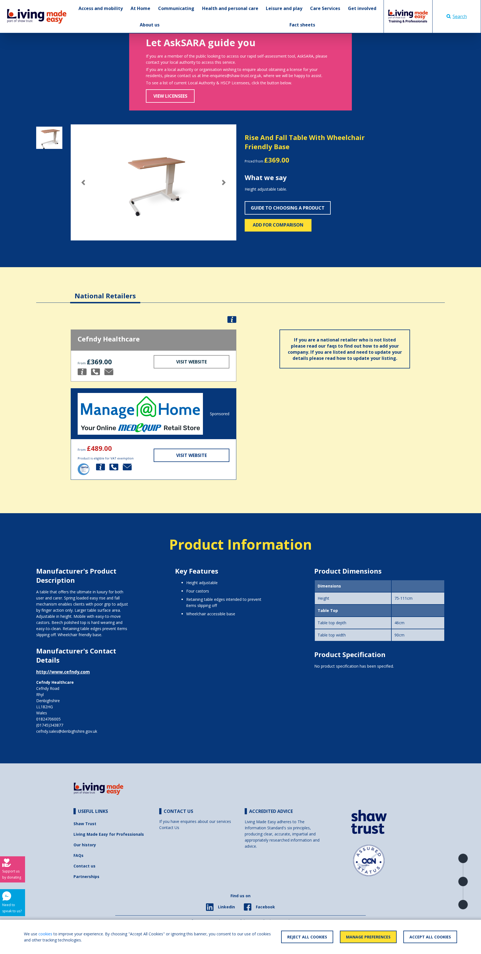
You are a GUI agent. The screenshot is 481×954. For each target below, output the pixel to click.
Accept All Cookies (430, 937)
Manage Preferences (368, 937)
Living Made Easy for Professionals (108, 834)
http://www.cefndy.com (63, 672)
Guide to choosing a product (288, 208)
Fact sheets (302, 25)
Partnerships (86, 876)
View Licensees (170, 96)
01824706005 (48, 719)
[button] (83, 182)
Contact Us (169, 827)
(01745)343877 (49, 725)
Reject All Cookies (307, 937)
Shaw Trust (84, 823)
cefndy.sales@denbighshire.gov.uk (66, 731)
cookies (45, 933)
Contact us (84, 866)
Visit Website (191, 362)
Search (460, 16)
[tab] (105, 292)
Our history (84, 844)
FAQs (78, 855)
